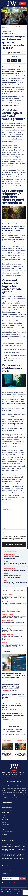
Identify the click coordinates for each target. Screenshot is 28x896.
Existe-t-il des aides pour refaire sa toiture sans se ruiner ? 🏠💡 (7, 753)
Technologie (6, 31)
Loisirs (6, 580)
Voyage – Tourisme (7, 594)
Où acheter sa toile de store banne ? (15, 570)
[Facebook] (8, 60)
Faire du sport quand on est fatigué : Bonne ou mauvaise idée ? (15, 564)
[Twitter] (12, 60)
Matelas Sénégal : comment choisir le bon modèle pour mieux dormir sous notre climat (13, 630)
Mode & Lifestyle (9, 554)
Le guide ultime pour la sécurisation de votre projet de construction (13, 623)
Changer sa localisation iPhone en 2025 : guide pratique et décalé (13, 705)
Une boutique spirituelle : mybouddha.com (12, 557)
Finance (4, 642)
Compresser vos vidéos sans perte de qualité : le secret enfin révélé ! (13, 715)
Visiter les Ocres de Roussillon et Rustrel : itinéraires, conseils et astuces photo (14, 616)
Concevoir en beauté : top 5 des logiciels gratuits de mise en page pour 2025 (14, 696)
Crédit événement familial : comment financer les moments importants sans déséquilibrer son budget (13, 645)
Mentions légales (16, 891)
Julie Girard (16, 52)
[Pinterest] (15, 60)
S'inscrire (22, 878)
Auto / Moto (16, 590)
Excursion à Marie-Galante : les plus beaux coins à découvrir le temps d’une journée (13, 597)
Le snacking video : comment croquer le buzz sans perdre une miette (20, 753)
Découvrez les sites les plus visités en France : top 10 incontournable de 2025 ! (11, 686)
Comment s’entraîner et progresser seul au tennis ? (15, 583)
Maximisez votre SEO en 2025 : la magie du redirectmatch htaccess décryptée (13, 675)
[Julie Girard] (9, 53)
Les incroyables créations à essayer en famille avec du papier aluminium (13, 610)
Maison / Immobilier (7, 601)
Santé (6, 561)
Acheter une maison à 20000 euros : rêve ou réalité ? (14, 604)
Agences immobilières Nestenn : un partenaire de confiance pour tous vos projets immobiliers (13, 638)
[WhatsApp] (19, 60)
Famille (4, 608)
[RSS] (14, 893)
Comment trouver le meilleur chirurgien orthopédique (13, 576)
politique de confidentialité (17, 882)
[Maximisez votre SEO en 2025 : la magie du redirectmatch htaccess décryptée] (14, 662)
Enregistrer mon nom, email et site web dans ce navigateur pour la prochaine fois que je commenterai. (14, 538)
